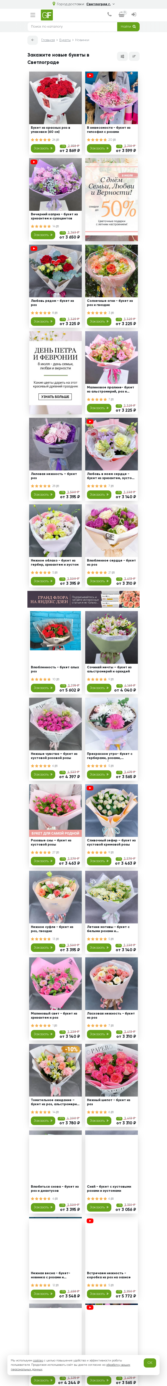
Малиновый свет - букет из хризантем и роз (54, 1016)
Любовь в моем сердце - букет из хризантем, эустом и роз (110, 476)
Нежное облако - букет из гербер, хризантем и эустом (54, 563)
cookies (38, 1360)
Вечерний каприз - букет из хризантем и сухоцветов (54, 216)
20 (111, 139)
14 (54, 226)
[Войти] (134, 15)
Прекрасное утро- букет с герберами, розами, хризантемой (109, 756)
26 (54, 139)
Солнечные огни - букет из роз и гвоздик (110, 303)
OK (149, 1363)
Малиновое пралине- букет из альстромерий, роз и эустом (110, 390)
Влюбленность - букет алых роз (55, 669)
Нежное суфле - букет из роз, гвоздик (52, 929)
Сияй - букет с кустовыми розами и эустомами (109, 1189)
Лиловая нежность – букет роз (54, 476)
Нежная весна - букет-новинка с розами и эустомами (50, 1276)
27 (54, 852)
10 (54, 679)
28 (54, 486)
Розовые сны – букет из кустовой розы (51, 842)
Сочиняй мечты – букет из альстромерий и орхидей (109, 669)
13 (54, 939)
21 (110, 572)
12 (54, 1285)
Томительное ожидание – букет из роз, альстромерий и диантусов (55, 1102)
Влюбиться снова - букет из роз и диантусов (55, 1189)
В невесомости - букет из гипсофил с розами (108, 130)
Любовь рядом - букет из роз (52, 303)
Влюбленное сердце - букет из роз (111, 563)
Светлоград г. (98, 4)
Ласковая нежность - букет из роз (111, 1016)
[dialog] (109, 15)
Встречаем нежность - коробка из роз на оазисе (109, 1275)
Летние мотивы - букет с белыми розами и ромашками (108, 929)
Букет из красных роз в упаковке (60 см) (50, 130)
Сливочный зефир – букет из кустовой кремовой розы (111, 842)
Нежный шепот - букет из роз (108, 1102)
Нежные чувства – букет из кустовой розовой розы (54, 756)
